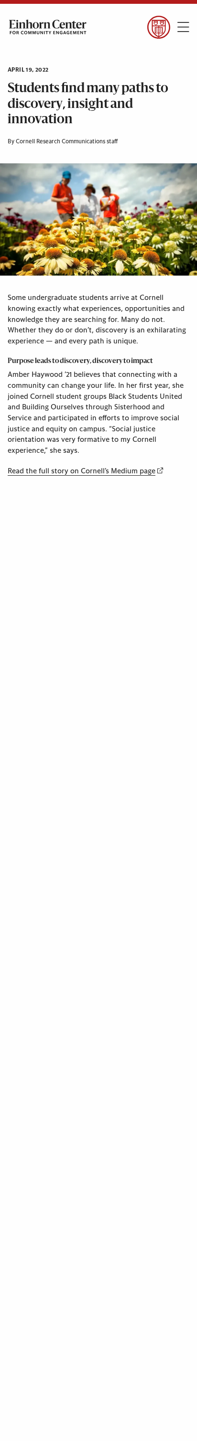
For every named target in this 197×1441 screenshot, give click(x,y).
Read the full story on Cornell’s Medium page (81, 471)
